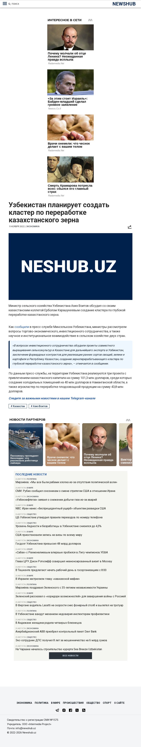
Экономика (33, 497)
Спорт (29, 549)
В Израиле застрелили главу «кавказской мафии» (47, 578)
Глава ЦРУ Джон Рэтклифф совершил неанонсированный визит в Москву (63, 561)
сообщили (22, 327)
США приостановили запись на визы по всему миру (48, 535)
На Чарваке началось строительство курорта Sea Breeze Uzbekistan (58, 649)
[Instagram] (64, 710)
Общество (31, 514)
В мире (30, 488)
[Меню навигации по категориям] (5, 3)
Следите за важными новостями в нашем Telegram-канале (52, 398)
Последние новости (31, 474)
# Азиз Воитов (39, 406)
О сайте (119, 703)
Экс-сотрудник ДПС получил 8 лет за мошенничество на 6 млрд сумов (61, 640)
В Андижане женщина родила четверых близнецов (48, 622)
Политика (31, 479)
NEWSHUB (124, 4)
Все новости (71, 655)
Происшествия (73, 703)
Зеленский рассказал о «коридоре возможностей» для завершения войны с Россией (70, 596)
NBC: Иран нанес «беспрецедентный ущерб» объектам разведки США (60, 508)
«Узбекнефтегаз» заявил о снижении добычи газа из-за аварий (56, 499)
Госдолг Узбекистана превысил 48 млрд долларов (48, 543)
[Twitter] (77, 710)
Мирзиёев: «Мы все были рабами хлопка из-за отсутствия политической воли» (66, 482)
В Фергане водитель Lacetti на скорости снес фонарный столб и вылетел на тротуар (69, 605)
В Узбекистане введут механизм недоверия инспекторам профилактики (62, 614)
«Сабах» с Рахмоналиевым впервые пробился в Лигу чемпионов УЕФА (61, 552)
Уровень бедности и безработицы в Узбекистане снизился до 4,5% (58, 526)
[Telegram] (57, 710)
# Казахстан (18, 406)
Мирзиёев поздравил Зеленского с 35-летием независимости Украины (61, 587)
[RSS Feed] (84, 710)
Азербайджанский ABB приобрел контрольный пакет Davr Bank (56, 631)
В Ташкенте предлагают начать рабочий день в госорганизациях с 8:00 (60, 570)
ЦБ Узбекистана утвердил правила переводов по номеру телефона (58, 517)
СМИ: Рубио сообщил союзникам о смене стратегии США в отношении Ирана (65, 491)
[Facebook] (70, 710)
